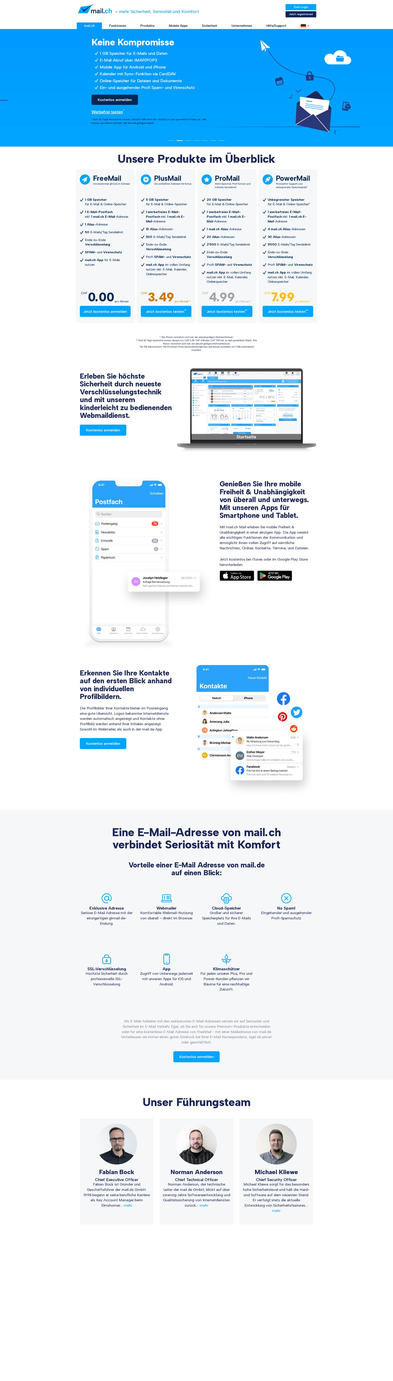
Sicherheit (209, 26)
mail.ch (89, 26)
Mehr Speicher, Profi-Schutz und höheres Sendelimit (233, 181)
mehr (128, 1205)
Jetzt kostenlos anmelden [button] (105, 311)
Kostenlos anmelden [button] (105, 100)
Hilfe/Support (276, 26)
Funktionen (117, 26)
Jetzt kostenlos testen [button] (166, 311)
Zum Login (301, 7)
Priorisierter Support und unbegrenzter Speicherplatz (293, 181)
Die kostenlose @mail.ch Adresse (111, 179)
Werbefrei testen (97, 111)
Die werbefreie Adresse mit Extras (172, 179)
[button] (305, 25)
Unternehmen (242, 26)
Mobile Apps (178, 26)
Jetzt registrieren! (301, 14)
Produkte (147, 26)
